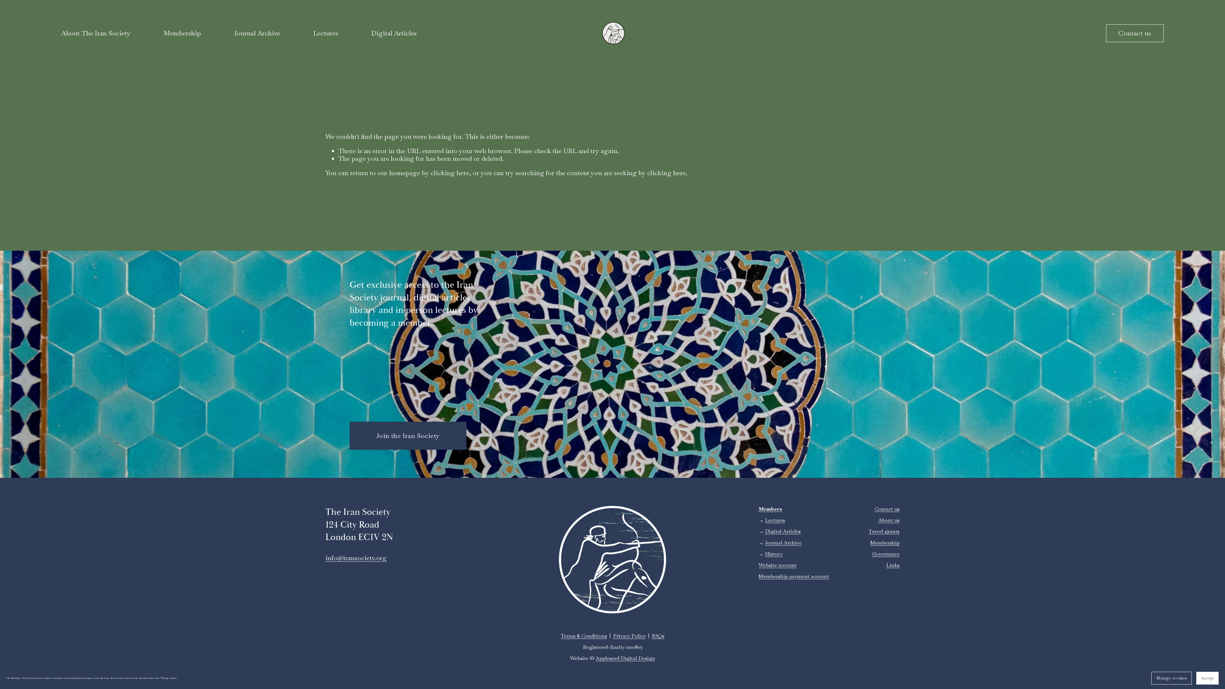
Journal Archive (257, 33)
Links (893, 565)
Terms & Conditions (584, 636)
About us (889, 520)
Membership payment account (794, 576)
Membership (885, 543)
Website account (778, 565)
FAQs (658, 636)
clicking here (450, 173)
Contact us (1134, 33)
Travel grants (884, 531)
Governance (886, 554)
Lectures (325, 33)
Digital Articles (394, 33)
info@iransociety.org (356, 558)
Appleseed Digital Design (625, 658)
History (774, 554)
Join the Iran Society (408, 436)
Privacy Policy (629, 636)
